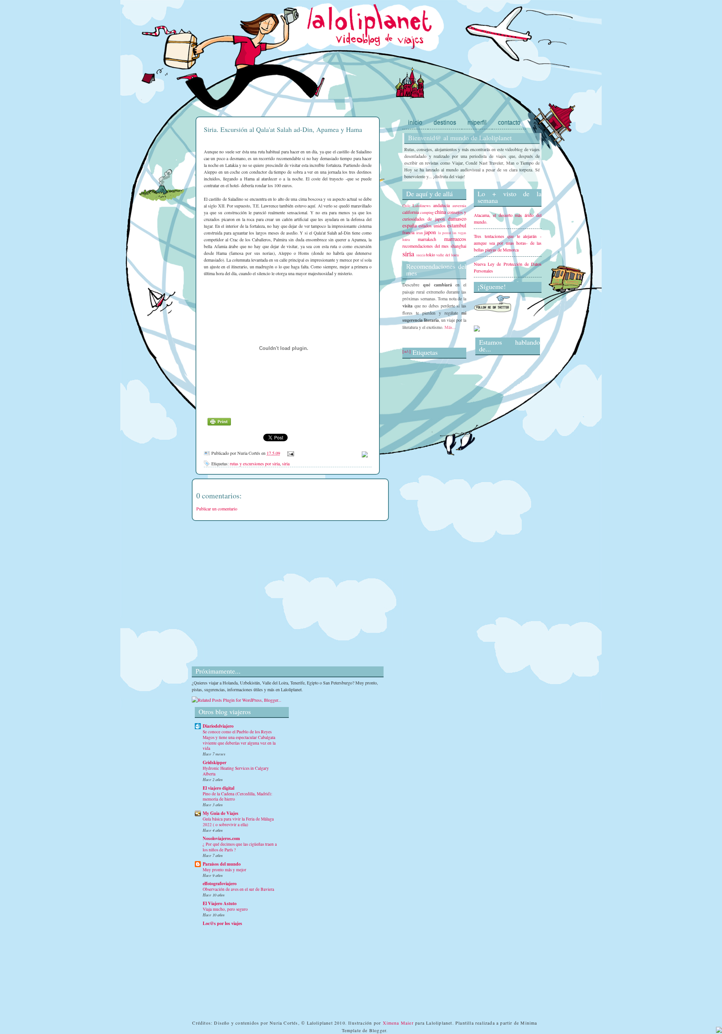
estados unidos (432, 226)
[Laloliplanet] (477, 330)
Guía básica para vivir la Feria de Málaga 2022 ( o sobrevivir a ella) (238, 821)
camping (427, 212)
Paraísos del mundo (222, 864)
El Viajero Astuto (220, 903)
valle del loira (447, 254)
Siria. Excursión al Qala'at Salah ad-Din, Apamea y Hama (283, 129)
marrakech (427, 239)
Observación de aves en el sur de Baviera (238, 889)
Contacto (509, 122)
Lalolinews (422, 205)
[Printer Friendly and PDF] (219, 427)
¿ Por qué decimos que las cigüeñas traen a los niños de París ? (240, 846)
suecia (420, 255)
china (440, 211)
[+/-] (406, 351)
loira (406, 239)
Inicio (415, 122)
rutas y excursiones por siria (255, 463)
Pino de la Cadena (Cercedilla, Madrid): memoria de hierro (237, 796)
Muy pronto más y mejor (224, 869)
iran (419, 232)
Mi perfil (477, 122)
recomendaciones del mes (425, 246)
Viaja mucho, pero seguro (225, 909)
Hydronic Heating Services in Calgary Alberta (236, 771)
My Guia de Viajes (220, 813)
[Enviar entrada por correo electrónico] (289, 453)
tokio (430, 254)
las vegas (459, 232)
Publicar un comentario (216, 509)
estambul (456, 225)
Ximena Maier (398, 1023)
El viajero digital (218, 788)
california (410, 212)
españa (409, 225)
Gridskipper (214, 762)
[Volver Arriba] (719, 1030)
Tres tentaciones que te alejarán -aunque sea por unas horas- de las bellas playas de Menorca (508, 243)
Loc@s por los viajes (222, 923)
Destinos (445, 122)
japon (430, 232)
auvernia (459, 205)
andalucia (441, 205)
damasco (457, 218)
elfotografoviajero (220, 883)
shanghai (458, 246)
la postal (444, 232)
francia (408, 232)
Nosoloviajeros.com (221, 838)
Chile (406, 205)
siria (286, 463)
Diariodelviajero (218, 726)
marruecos (455, 238)
